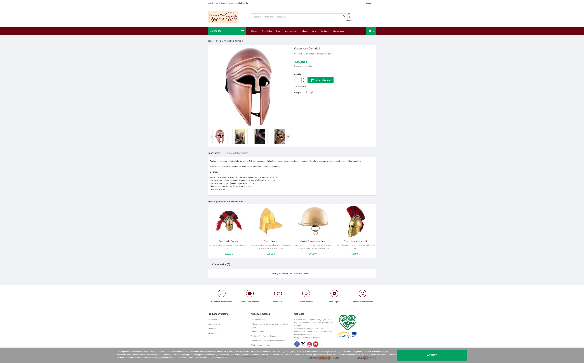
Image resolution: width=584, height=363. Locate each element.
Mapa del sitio (214, 324)
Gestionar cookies (219, 357)
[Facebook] (297, 344)
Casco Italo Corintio (229, 241)
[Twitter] (303, 344)
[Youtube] (315, 344)
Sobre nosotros (257, 332)
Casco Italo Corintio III (355, 241)
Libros (304, 31)
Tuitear (311, 92)
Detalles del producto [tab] (236, 153)
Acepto (432, 355)
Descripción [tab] (214, 153)
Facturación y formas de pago (263, 336)
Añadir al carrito (320, 80)
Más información (202, 357)
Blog (278, 31)
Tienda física (338, 31)
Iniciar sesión (213, 333)
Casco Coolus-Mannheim (313, 241)
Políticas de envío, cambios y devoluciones (269, 341)
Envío (314, 31)
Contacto (324, 31)
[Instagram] (309, 344)
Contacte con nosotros (260, 345)
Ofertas (254, 31)
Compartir (306, 92)
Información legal (258, 320)
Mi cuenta (212, 329)
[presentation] (212, 137)
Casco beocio (271, 241)
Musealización (291, 31)
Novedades (267, 31)
